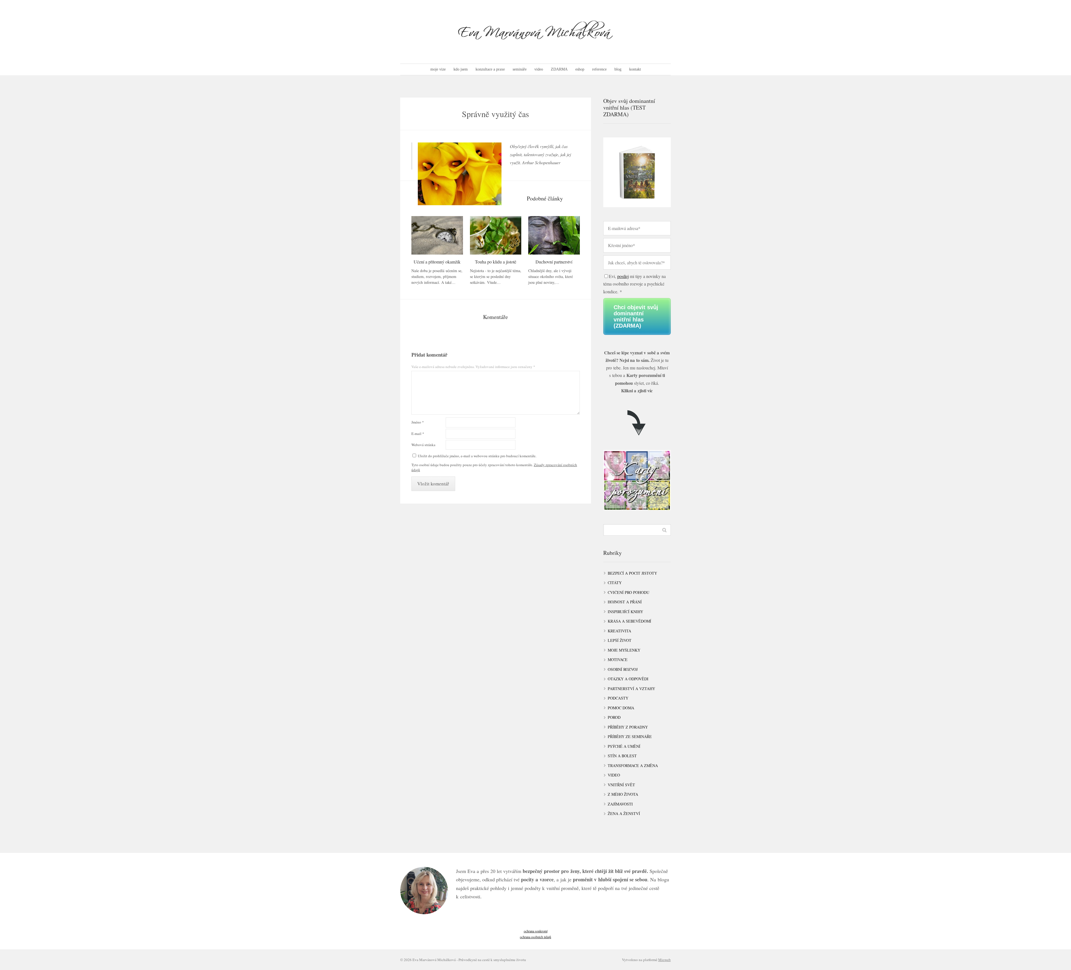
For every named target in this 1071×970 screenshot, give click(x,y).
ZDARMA (559, 69)
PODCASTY (618, 698)
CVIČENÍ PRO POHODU (628, 592)
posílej (623, 276)
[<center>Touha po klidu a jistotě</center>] (496, 235)
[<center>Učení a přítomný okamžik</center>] (437, 235)
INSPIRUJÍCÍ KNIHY (625, 611)
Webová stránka (423, 444)
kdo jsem (461, 69)
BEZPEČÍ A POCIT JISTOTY (632, 573)
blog (617, 69)
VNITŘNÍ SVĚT (621, 784)
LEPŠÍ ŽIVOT (619, 640)
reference (599, 69)
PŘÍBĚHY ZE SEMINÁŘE (630, 736)
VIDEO (614, 775)
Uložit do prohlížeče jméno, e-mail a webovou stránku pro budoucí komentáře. (477, 455)
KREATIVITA (619, 630)
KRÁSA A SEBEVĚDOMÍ (629, 621)
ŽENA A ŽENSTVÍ (624, 813)
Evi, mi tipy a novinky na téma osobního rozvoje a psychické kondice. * (634, 283)
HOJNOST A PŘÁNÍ (625, 601)
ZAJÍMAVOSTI (620, 804)
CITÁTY (615, 582)
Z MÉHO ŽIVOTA (623, 794)
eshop (579, 69)
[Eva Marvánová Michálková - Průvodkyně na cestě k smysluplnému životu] (535, 32)
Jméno (417, 422)
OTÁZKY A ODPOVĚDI (628, 678)
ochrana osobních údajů (535, 937)
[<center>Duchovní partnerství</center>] (554, 235)
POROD (614, 717)
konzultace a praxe (490, 69)
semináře (520, 69)
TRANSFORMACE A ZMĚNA (633, 765)
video (538, 69)
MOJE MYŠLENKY (624, 650)
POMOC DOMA (621, 707)
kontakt (635, 69)
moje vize (438, 69)
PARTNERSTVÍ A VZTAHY (631, 688)
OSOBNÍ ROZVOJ (623, 669)
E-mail (417, 433)
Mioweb (664, 959)
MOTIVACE (618, 659)
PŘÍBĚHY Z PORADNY (628, 727)
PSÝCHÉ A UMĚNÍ (624, 746)
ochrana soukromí (535, 931)
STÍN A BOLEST (622, 755)
